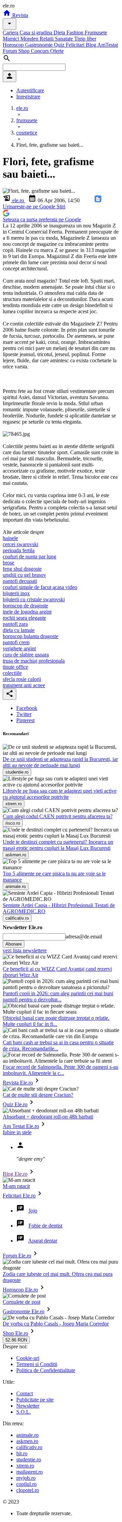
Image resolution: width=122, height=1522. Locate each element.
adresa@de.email (83, 936)
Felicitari (76, 45)
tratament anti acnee (24, 685)
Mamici (11, 39)
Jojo (32, 1211)
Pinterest (25, 720)
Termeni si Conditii (36, 1364)
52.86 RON (16, 1340)
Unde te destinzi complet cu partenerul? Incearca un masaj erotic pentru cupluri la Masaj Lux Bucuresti (58, 845)
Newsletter (27, 1406)
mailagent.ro (29, 1472)
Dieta (60, 32)
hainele (10, 538)
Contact (24, 1393)
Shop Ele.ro (15, 1333)
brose (8, 563)
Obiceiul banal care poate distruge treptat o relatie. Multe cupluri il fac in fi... (56, 1021)
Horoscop (14, 45)
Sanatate (64, 39)
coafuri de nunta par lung (29, 556)
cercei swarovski (20, 544)
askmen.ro (27, 1441)
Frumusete (96, 32)
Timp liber (85, 39)
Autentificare (30, 90)
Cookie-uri (27, 1358)
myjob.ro (26, 1478)
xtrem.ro (25, 1466)
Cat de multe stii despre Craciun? (38, 1095)
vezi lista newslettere (25, 950)
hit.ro (21, 1453)
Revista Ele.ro (18, 1082)
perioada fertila (19, 550)
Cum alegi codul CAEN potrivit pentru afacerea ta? (58, 816)
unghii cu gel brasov (24, 575)
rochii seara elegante (24, 618)
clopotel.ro (27, 1490)
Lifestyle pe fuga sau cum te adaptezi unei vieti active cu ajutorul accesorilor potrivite (60, 794)
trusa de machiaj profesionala (34, 661)
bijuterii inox (16, 593)
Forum (10, 51)
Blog (91, 45)
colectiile (12, 673)
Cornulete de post (21, 1302)
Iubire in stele (17, 1132)
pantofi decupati (20, 581)
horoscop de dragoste (25, 605)
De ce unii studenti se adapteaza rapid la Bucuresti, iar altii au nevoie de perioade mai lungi (60, 762)
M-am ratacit (16, 1186)
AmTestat (107, 45)
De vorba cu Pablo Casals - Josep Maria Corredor (56, 1324)
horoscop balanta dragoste (30, 636)
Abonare (13, 944)
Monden (30, 39)
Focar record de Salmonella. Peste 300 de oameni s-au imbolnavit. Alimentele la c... (60, 1070)
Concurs (40, 51)
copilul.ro (26, 1484)
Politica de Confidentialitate (45, 1370)
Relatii (47, 39)
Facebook (26, 708)
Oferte (57, 51)
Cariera (11, 32)
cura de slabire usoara (26, 654)
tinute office (15, 667)
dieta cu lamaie (19, 630)
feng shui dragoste (22, 569)
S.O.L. (23, 1412)
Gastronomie (39, 45)
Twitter (24, 714)
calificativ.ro (29, 1447)
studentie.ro (28, 1459)
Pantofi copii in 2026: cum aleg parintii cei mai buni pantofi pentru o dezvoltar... (58, 996)
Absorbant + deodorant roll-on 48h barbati (48, 1117)
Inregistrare (28, 96)
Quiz (60, 45)
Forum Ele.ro (17, 1255)
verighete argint (19, 648)
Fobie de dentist (45, 1225)
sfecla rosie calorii (22, 679)
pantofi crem (16, 642)
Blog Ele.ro (15, 1174)
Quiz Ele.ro (15, 1104)
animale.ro (27, 1435)
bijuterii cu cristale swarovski (34, 599)
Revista (19, 15)
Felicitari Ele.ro (19, 1196)
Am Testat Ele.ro (21, 1126)
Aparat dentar (42, 1240)
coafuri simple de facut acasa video (40, 587)
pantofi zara (15, 624)
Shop (24, 51)
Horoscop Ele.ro (20, 1290)
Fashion (75, 32)
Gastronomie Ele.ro (23, 1311)
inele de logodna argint (27, 612)
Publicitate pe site (35, 1399)
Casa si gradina (37, 32)
